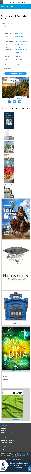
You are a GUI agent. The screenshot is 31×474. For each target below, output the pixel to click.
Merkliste (20, 98)
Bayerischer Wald (19, 44)
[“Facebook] (9, 101)
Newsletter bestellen (7, 442)
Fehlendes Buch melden (8, 440)
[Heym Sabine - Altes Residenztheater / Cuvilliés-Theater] (15, 175)
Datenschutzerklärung (7, 432)
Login (3, 449)
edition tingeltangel (24, 454)
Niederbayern (18, 54)
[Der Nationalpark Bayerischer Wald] (19, 101)
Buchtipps (5, 376)
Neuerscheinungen (16, 370)
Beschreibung (12, 27)
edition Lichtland (19, 33)
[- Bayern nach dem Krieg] (15, 190)
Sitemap (4, 428)
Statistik (4, 434)
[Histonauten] (16, 219)
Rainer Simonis (24, 31)
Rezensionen (6, 379)
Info (5, 27)
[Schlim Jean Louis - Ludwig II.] (15, 146)
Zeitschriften (16, 419)
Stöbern (5, 386)
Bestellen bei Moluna (16, 73)
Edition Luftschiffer (6, 454)
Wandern (20, 51)
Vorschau (5, 373)
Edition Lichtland (19, 36)
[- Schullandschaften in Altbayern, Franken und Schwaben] (15, 120)
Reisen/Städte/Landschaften (21, 41)
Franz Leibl (17, 31)
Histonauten (24, 453)
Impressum (5, 430)
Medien (5, 383)
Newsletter (16, 323)
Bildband (17, 39)
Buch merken (13, 98)
